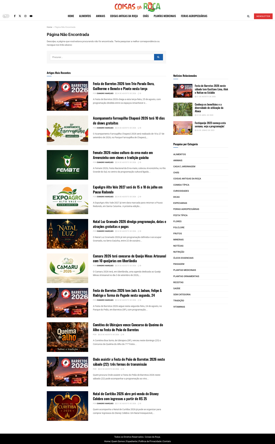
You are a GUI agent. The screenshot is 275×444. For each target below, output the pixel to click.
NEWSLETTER (263, 16)
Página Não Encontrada (65, 27)
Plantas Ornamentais (186, 276)
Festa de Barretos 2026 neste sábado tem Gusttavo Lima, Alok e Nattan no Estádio (211, 89)
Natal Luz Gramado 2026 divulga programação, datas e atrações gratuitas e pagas (129, 224)
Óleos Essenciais (183, 258)
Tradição (178, 300)
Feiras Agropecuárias (194, 16)
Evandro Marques (105, 93)
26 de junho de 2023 (205, 130)
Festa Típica (180, 215)
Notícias (178, 246)
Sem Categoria (181, 294)
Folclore (178, 227)
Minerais (178, 239)
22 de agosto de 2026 (109, 369)
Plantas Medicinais (165, 16)
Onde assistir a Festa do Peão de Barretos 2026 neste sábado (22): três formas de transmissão (129, 362)
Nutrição (178, 252)
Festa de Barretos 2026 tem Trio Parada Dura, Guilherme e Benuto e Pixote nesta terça (123, 86)
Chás (146, 16)
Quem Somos (118, 441)
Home (71, 16)
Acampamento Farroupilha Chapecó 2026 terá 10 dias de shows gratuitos (129, 120)
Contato (167, 441)
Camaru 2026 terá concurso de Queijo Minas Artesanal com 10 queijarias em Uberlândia (129, 258)
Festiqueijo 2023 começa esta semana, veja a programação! (210, 124)
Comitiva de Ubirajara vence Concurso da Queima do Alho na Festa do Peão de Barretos (128, 327)
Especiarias (180, 203)
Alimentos (85, 16)
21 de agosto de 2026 (126, 403)
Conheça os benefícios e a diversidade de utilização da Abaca (209, 107)
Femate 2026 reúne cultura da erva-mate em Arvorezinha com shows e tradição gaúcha (123, 155)
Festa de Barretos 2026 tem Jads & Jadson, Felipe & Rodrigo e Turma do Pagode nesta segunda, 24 (127, 293)
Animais (100, 16)
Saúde (176, 288)
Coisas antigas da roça (124, 16)
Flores (177, 221)
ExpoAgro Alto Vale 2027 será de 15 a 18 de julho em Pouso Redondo (127, 189)
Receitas (178, 282)
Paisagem (178, 264)
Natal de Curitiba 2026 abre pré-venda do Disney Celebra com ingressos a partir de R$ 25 (126, 396)
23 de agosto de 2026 (109, 334)
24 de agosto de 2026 (126, 93)
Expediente (131, 441)
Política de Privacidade (150, 441)
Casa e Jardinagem (184, 166)
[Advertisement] (201, 45)
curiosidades (181, 191)
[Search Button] (158, 57)
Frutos (177, 233)
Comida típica (181, 185)
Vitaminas (179, 307)
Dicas (176, 197)
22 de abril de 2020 (204, 115)
